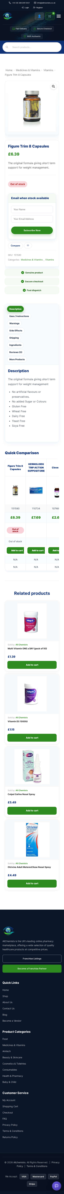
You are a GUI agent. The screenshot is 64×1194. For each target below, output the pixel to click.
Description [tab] (15, 309)
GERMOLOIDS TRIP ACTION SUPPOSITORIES (36, 467)
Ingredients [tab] (15, 345)
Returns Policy (10, 1137)
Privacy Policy (10, 1124)
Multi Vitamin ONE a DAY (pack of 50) (27, 648)
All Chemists (22, 644)
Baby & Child (9, 1082)
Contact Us (8, 1008)
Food (5, 1038)
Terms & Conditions (12, 1130)
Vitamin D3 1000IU (18, 721)
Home (9, 70)
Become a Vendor (11, 1020)
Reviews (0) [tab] (15, 352)
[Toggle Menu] (59, 16)
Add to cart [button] (37, 550)
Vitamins (48, 70)
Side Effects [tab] (15, 330)
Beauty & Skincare (12, 1057)
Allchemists (19, 1162)
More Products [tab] (17, 359)
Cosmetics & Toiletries (14, 1063)
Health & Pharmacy (12, 1075)
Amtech (6, 1051)
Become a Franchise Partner (32, 968)
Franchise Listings (32, 958)
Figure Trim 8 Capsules (15, 467)
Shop (5, 996)
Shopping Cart (10, 1106)
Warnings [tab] (14, 323)
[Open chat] (56, 1186)
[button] (53, 86)
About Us (7, 1002)
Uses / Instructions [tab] (19, 316)
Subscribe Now (32, 230)
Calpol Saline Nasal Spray (21, 794)
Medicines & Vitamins (28, 70)
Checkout (7, 1112)
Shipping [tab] (14, 337)
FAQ (4, 1118)
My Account (8, 1100)
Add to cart (17, 550)
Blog (4, 1014)
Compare (15, 245)
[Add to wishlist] (28, 245)
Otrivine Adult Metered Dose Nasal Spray (29, 867)
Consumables (9, 1069)
